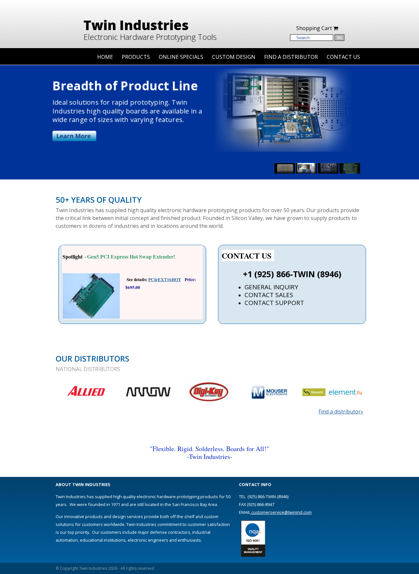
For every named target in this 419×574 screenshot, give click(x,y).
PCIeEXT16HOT (164, 279)
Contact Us (343, 56)
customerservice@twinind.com (281, 512)
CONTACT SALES (269, 295)
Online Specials (181, 56)
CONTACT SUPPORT (274, 303)
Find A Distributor (291, 56)
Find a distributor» (341, 411)
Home (105, 56)
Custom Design (233, 56)
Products (136, 56)
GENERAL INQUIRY (271, 287)
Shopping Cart (314, 28)
